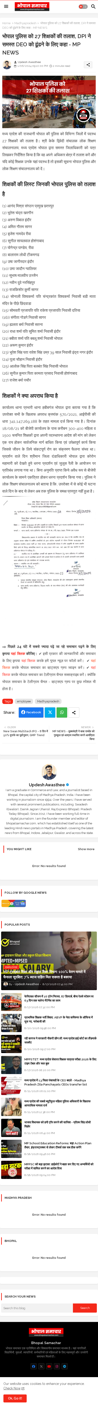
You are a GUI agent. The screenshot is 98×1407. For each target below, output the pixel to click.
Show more (86, 849)
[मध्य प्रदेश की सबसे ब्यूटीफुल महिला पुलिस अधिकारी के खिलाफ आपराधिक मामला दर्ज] (11, 1107)
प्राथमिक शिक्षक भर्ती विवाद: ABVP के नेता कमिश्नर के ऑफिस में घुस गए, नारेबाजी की (58, 1019)
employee (24, 701)
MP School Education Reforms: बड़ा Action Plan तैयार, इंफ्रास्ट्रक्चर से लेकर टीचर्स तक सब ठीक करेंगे (57, 1145)
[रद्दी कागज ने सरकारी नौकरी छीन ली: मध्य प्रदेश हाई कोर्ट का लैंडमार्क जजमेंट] (11, 1044)
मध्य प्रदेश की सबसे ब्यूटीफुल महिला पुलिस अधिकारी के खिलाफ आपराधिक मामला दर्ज (57, 1103)
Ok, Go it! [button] (15, 1398)
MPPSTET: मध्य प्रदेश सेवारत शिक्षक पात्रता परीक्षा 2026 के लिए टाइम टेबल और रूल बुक (60, 1061)
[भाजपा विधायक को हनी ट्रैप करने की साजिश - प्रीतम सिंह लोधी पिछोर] (11, 1128)
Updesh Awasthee (47, 784)
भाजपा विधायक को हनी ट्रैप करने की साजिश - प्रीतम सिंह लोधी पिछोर (57, 1124)
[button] (83, 6)
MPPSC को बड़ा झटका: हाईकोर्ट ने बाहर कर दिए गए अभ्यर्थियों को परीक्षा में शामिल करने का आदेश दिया (58, 1166)
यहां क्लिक (18, 654)
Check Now (12, 1388)
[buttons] (34, 1366)
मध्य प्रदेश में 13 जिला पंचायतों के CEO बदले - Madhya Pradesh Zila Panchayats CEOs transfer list (55, 1082)
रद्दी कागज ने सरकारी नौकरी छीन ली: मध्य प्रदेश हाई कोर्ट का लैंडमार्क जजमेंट (60, 1040)
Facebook (33, 712)
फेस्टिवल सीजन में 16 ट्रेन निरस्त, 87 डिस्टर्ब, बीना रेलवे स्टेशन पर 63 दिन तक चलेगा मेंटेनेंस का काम (59, 998)
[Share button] (73, 712)
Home (6, 23)
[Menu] (6, 6)
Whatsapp (62, 712)
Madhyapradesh (25, 23)
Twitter (50, 712)
